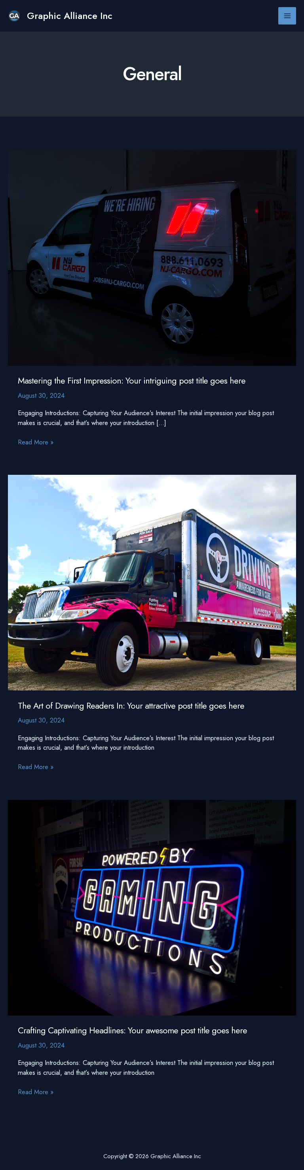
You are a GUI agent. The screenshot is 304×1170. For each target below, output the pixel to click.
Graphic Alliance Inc (69, 16)
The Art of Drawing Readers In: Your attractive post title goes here (131, 706)
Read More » (35, 442)
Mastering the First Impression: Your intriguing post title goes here (131, 380)
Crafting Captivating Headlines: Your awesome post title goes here (132, 1030)
